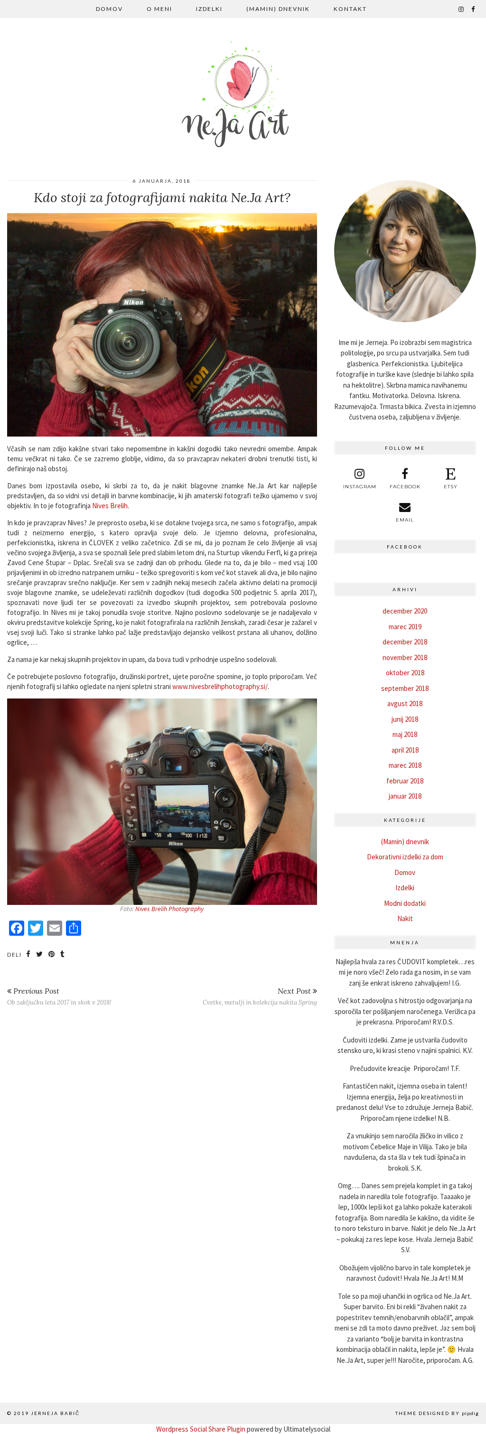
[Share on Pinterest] (52, 954)
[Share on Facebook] (29, 954)
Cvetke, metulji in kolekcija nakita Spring (260, 996)
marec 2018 (405, 765)
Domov (109, 8)
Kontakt (350, 8)
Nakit (405, 918)
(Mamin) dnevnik (278, 8)
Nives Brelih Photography (169, 908)
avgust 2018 (404, 703)
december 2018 (405, 641)
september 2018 (405, 688)
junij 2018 (405, 719)
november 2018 (405, 657)
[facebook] (473, 9)
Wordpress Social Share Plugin (201, 1429)
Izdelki (209, 8)
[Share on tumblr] (63, 954)
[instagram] (461, 9)
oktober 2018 (405, 672)
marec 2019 (405, 626)
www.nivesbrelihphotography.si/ (220, 686)
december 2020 (405, 610)
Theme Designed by (437, 1413)
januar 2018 (405, 796)
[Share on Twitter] (40, 954)
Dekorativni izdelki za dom (405, 856)
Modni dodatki (405, 903)
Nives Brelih (110, 505)
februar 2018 (404, 780)
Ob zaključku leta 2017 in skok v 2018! (59, 996)
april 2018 (405, 749)
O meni (159, 8)
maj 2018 (405, 734)
